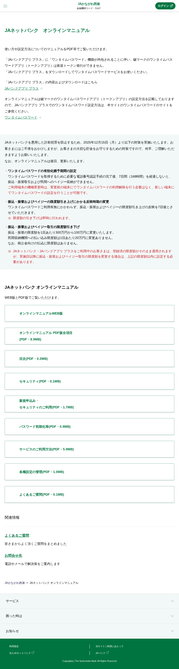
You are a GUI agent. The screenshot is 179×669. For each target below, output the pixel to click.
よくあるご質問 (17, 535)
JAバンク (100, 653)
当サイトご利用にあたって (110, 646)
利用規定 (14, 646)
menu (5, 5)
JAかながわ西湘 (89, 4)
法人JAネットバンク (20, 653)
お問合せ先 (13, 555)
